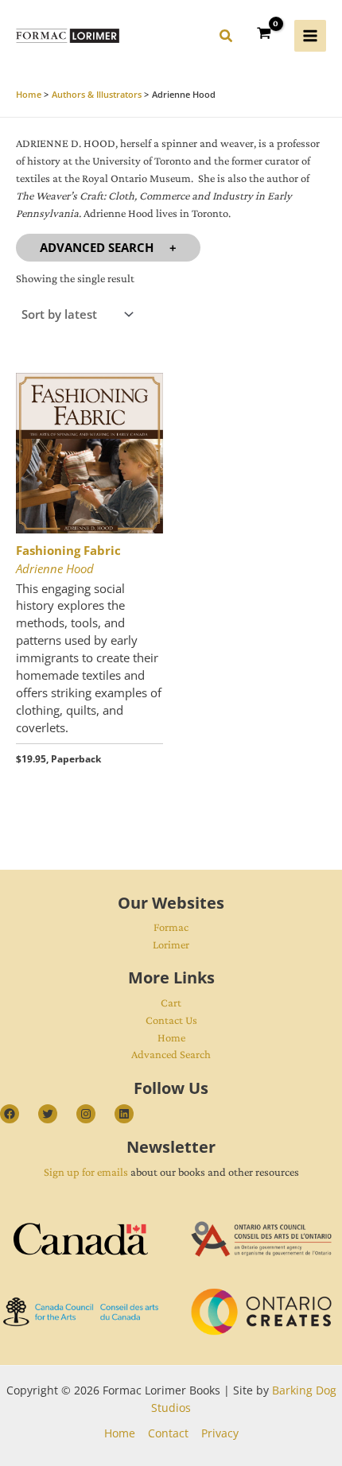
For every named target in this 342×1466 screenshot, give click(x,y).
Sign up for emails (86, 1171)
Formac (171, 927)
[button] (227, 38)
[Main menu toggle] (310, 36)
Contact (168, 1433)
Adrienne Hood (55, 568)
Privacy (220, 1433)
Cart (171, 1002)
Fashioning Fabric (68, 550)
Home (171, 1037)
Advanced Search (97, 247)
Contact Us (171, 1020)
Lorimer (171, 944)
